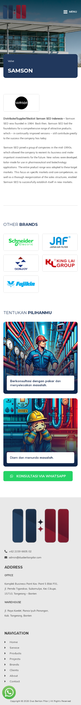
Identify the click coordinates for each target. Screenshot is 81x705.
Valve (11, 61)
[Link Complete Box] (21, 242)
